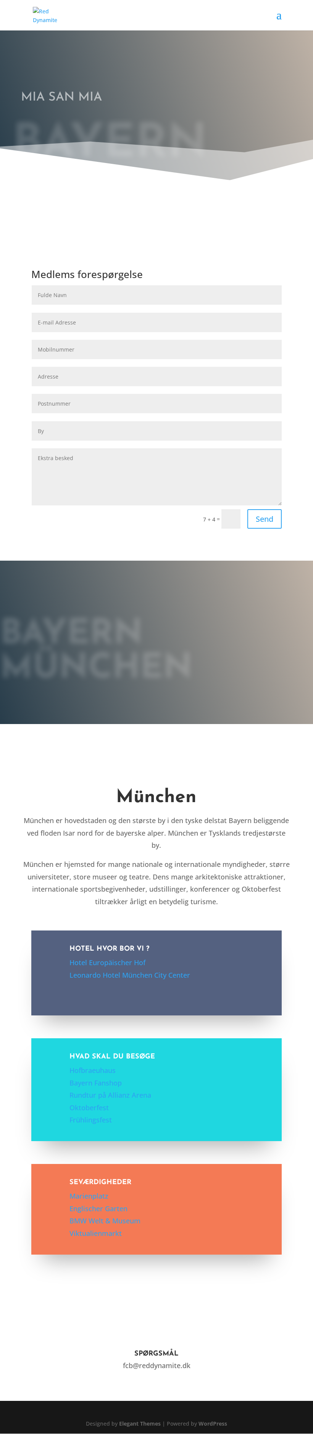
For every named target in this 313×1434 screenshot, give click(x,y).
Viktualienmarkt (95, 1233)
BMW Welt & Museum (104, 1220)
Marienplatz (88, 1196)
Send (264, 519)
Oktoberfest (89, 1107)
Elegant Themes (140, 1423)
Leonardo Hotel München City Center (129, 975)
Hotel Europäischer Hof (107, 962)
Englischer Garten (98, 1208)
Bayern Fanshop (95, 1082)
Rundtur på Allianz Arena (110, 1095)
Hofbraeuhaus (92, 1070)
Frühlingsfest (90, 1119)
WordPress (212, 1423)
